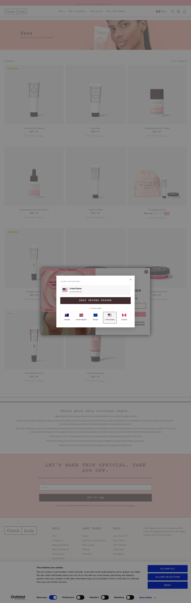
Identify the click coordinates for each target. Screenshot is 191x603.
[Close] (130, 279)
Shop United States (95, 300)
